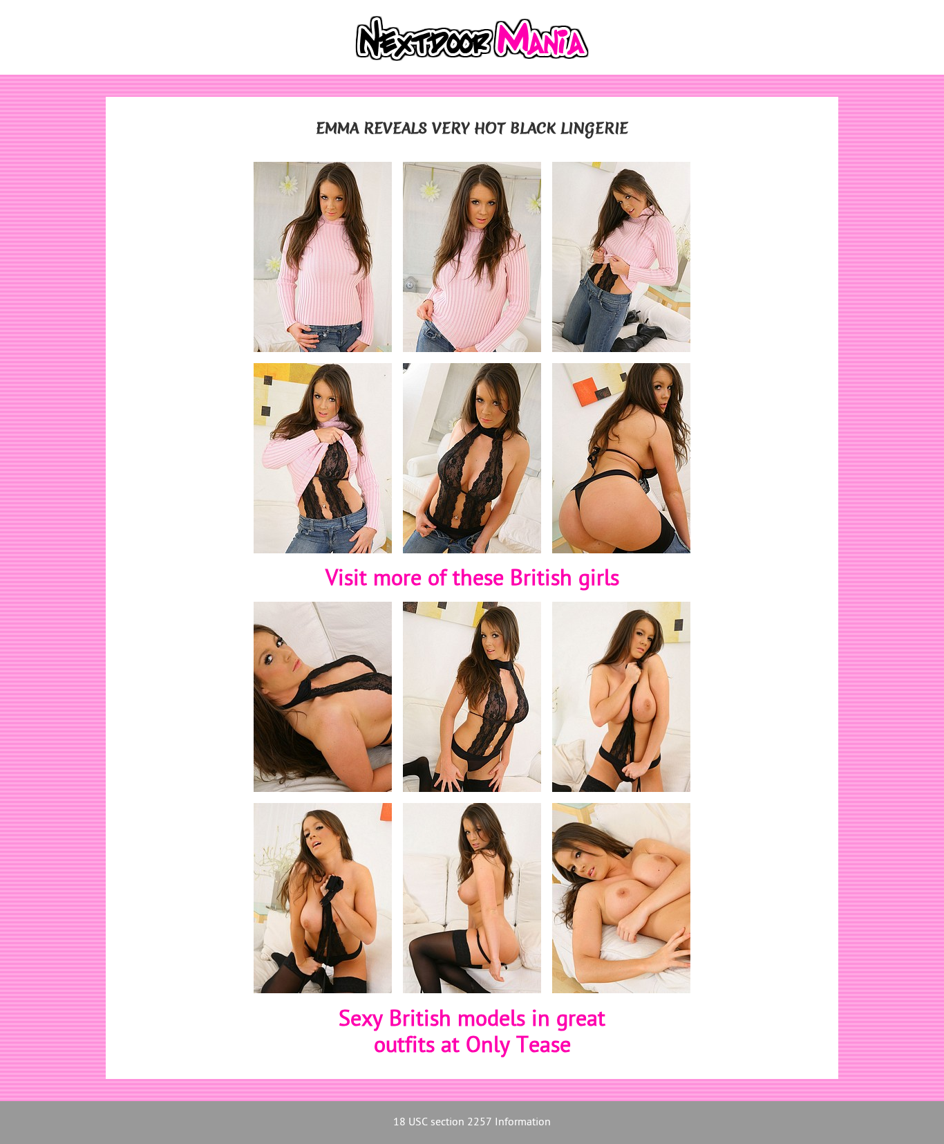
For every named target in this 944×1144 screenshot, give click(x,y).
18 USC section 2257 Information (472, 1122)
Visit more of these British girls (472, 579)
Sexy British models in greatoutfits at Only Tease (472, 1033)
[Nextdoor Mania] (472, 37)
